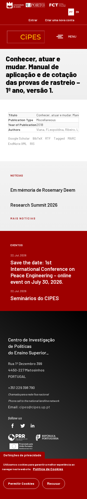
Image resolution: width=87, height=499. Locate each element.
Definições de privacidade (22, 455)
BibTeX (37, 138)
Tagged (59, 138)
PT (71, 11)
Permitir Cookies (21, 483)
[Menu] (60, 37)
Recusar (53, 483)
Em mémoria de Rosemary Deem (42, 190)
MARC (72, 138)
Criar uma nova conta (59, 20)
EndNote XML (17, 144)
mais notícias (23, 218)
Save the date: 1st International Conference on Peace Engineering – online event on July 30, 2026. (42, 272)
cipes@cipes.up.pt (34, 407)
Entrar (33, 20)
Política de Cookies (48, 469)
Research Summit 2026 (34, 205)
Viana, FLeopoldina (50, 129)
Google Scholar (19, 138)
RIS (32, 144)
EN (77, 11)
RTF (48, 138)
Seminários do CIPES (34, 298)
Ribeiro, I (71, 129)
